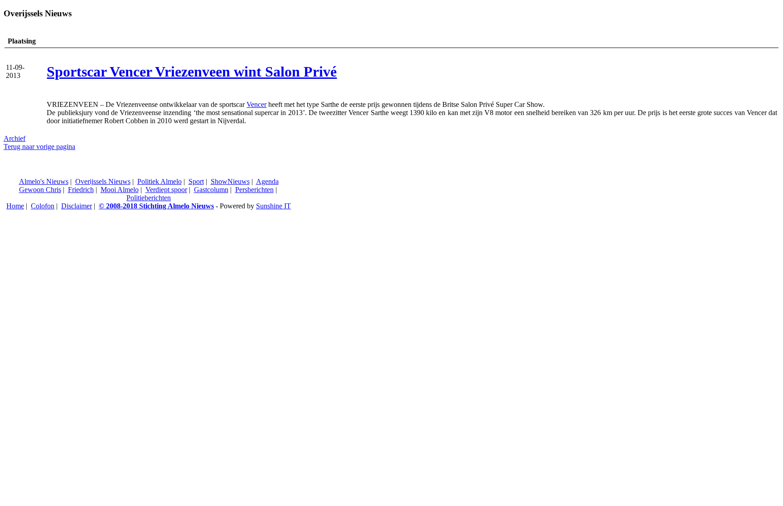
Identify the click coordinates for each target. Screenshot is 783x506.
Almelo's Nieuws (43, 181)
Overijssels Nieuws (102, 181)
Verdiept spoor (166, 189)
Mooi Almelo (120, 189)
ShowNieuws (230, 181)
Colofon (42, 206)
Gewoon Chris (40, 189)
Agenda (267, 181)
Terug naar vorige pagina (39, 146)
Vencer (256, 104)
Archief (14, 138)
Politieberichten (148, 198)
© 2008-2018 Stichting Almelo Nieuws (156, 206)
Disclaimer (76, 206)
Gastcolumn (211, 189)
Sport (196, 181)
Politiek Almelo (159, 181)
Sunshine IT (273, 206)
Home (15, 206)
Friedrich (81, 189)
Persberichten (254, 189)
